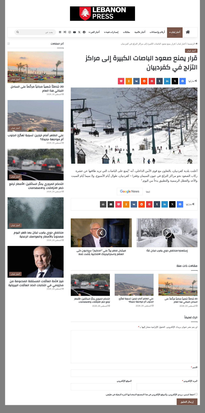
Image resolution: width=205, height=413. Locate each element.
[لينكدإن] (167, 81)
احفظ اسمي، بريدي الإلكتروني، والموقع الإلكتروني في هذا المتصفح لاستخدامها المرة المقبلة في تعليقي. (150, 394)
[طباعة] (103, 204)
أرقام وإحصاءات (157, 32)
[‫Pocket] (121, 81)
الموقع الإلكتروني (124, 381)
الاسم (194, 367)
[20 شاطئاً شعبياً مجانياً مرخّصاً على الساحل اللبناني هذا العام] (177, 285)
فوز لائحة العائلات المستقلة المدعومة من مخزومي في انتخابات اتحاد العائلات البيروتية (36, 283)
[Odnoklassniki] (129, 81)
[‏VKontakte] (136, 81)
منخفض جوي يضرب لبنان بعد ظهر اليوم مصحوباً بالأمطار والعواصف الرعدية (39, 234)
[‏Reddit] (144, 81)
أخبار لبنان (175, 32)
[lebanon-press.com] (102, 13)
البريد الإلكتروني (189, 381)
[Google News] (130, 191)
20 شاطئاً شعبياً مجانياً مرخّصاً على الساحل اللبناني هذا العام (181, 300)
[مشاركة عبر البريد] (111, 204)
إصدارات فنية (112, 32)
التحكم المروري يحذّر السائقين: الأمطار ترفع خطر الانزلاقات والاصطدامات (92, 300)
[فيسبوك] (182, 81)
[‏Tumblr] (159, 81)
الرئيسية (192, 43)
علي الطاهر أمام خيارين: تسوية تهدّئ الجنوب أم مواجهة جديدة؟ (136, 300)
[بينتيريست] (152, 81)
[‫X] (175, 81)
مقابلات (126, 32)
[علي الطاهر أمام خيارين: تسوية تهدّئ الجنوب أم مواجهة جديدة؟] (134, 285)
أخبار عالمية (140, 32)
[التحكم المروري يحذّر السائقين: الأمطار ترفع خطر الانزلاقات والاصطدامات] (90, 285)
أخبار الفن (95, 32)
